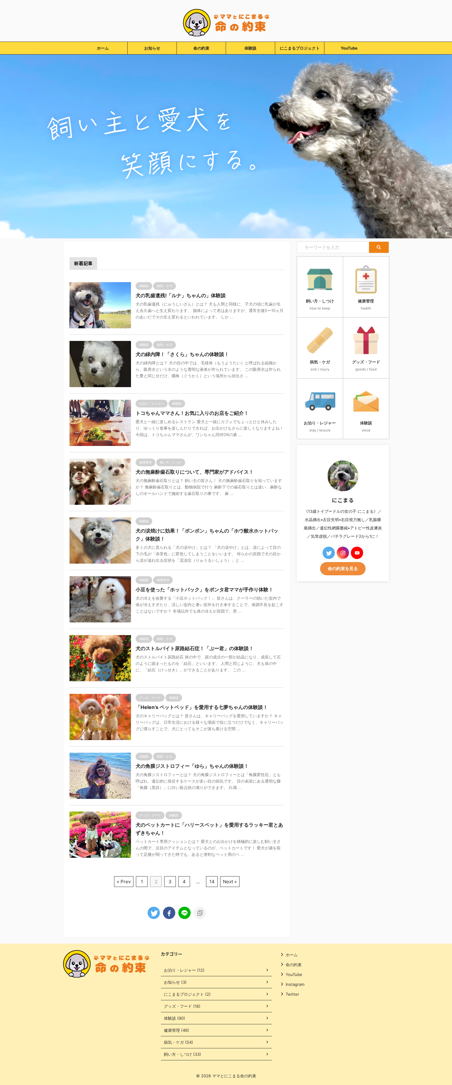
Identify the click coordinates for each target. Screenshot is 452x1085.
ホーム (103, 48)
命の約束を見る (343, 568)
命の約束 (201, 48)
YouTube (349, 48)
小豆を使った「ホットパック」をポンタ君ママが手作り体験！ (204, 589)
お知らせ (152, 48)
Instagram (295, 984)
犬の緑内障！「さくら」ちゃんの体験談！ (182, 354)
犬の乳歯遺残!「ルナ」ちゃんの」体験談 (181, 295)
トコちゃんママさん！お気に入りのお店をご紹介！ (192, 413)
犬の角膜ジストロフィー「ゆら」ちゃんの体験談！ (192, 766)
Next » (230, 882)
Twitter (292, 994)
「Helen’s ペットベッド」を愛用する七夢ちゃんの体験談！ (202, 707)
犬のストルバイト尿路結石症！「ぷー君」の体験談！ (195, 648)
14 (212, 882)
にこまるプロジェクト (300, 48)
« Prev (124, 882)
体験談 (250, 48)
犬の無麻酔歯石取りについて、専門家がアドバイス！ (195, 472)
